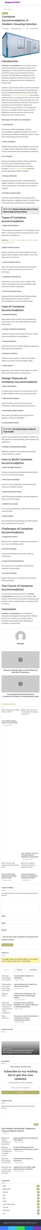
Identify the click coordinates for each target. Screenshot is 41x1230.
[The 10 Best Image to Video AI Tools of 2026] (11, 714)
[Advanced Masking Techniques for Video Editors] (7, 1141)
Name (4, 916)
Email (4, 923)
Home (5, 9)
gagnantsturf (7, 1189)
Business (10, 9)
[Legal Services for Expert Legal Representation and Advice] (7, 1170)
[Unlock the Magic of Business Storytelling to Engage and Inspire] (30, 867)
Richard (6, 28)
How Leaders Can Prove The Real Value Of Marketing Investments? (29, 855)
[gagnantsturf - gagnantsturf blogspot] (12, 2)
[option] (20, 1044)
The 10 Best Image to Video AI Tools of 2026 (9, 722)
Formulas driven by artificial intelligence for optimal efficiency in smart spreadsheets (26, 1005)
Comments (33, 970)
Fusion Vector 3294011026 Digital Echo (17, 1053)
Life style (5, 1207)
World (4, 1186)
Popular (6, 970)
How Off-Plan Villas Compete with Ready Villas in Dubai (9, 876)
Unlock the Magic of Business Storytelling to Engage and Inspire (29, 876)
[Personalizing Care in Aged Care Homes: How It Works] (7, 987)
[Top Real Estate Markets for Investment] (7, 978)
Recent (19, 970)
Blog (4, 1198)
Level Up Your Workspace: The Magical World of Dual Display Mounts (24, 995)
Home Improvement (9, 1204)
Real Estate (6, 1210)
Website (4, 930)
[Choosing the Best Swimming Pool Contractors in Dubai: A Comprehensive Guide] (7, 1018)
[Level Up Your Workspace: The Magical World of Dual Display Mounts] (7, 996)
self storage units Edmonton (20, 95)
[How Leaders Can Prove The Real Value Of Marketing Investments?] (30, 780)
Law (4, 1213)
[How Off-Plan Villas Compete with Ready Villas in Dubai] (11, 867)
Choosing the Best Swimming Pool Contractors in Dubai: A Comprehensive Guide (26, 1018)
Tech (4, 1195)
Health (5, 1201)
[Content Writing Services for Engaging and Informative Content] (7, 1151)
